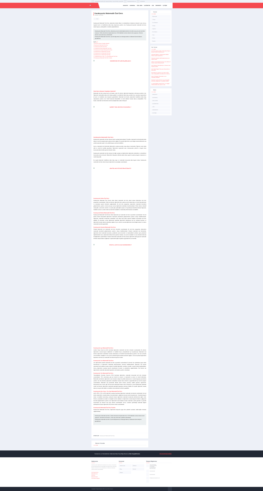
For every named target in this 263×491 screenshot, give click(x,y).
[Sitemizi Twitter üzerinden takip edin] (168, 1)
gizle (97, 41)
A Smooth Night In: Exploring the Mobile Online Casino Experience (160, 55)
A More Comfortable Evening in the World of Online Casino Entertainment (160, 62)
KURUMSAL (132, 5)
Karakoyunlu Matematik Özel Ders (107, 435)
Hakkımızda (122, 465)
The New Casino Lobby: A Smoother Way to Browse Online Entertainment (160, 51)
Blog (121, 469)
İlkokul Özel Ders (94, 476)
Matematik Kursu (94, 473)
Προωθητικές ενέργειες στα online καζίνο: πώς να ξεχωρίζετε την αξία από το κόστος (160, 73)
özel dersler (101, 15)
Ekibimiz (134, 465)
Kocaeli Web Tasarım (109, 488)
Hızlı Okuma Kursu (94, 472)
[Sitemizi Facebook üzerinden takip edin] (166, 1)
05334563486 (142, 1)
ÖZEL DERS (139, 5)
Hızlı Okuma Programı (95, 478)
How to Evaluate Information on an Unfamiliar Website (158, 77)
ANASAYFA (125, 5)
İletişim (121, 472)
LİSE (153, 5)
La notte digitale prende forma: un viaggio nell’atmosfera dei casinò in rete (160, 84)
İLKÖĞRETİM (147, 5)
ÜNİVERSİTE (158, 5)
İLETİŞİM (165, 5)
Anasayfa (96, 15)
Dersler (134, 469)
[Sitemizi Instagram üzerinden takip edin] (170, 1)
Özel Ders (93, 475)
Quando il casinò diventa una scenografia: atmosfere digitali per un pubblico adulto (160, 80)
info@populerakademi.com (131, 1)
